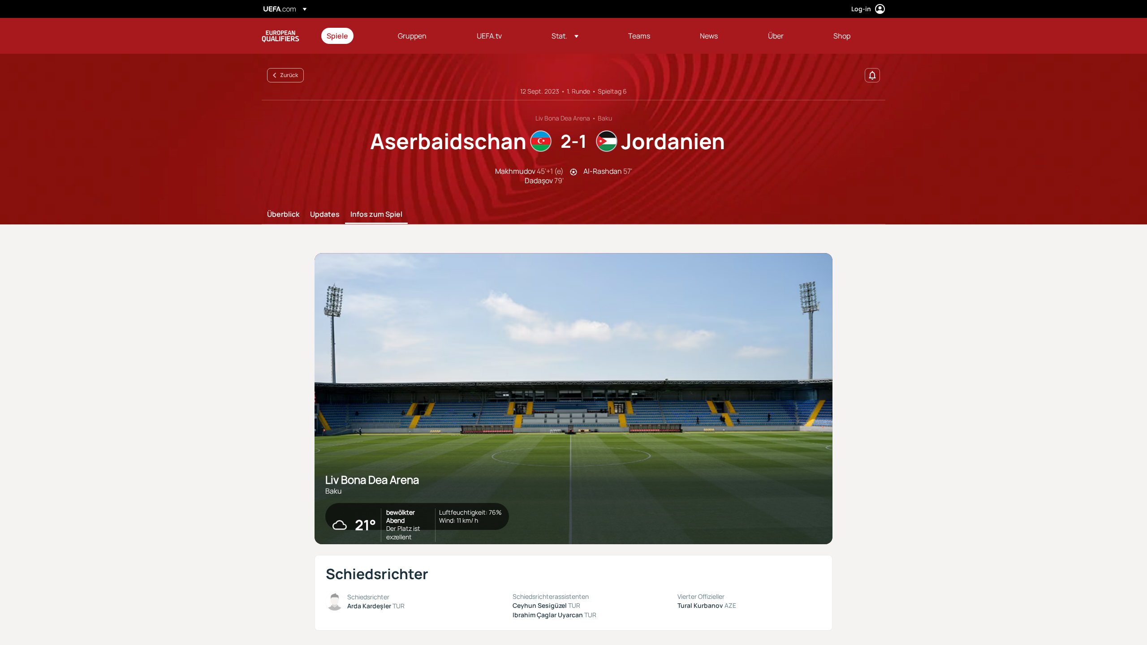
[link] (337, 35)
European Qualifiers (280, 35)
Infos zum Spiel (376, 215)
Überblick (283, 215)
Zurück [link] (289, 75)
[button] (565, 35)
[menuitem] (351, 35)
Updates (325, 215)
